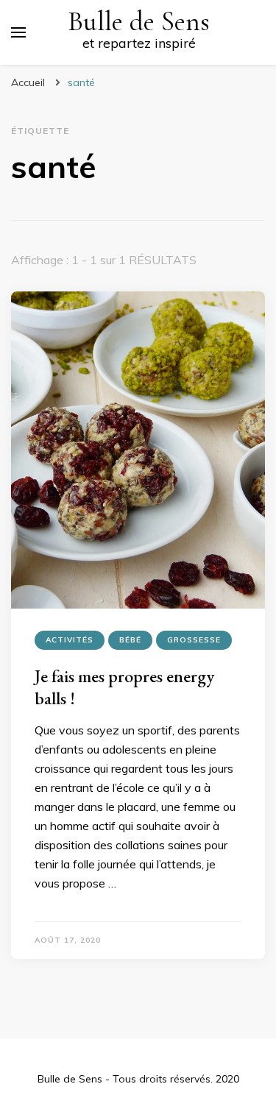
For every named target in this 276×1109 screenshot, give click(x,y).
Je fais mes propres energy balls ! (124, 687)
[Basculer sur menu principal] (18, 32)
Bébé (130, 640)
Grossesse (194, 640)
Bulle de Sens (139, 21)
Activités (69, 640)
